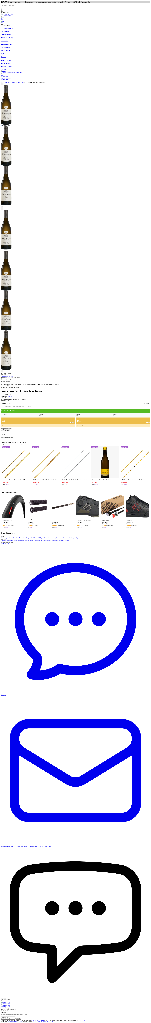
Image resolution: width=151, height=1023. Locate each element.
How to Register (5, 538)
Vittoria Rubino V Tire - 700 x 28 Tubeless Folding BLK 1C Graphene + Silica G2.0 (13, 520)
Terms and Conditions (42, 540)
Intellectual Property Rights (72, 538)
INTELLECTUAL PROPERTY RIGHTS (43, 1021)
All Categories (66, 540)
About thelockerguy (6, 540)
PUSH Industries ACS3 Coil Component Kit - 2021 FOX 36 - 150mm (111, 520)
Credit (32, 538)
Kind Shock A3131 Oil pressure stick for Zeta (61, 519)
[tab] (75, 387)
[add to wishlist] (1, 430)
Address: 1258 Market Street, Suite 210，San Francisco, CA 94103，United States (30, 846)
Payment (36, 538)
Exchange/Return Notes (7, 437)
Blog (12, 540)
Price (17, 538)
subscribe (3, 1012)
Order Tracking (52, 538)
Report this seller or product (7, 376)
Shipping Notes (4, 434)
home (2, 82)
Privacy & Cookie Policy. (37, 1020)
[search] (1, 8)
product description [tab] (5, 385)
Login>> (7, 484)
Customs (46, 538)
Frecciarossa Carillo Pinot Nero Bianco (14, 82)
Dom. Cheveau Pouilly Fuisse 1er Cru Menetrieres (101, 479)
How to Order (12, 538)
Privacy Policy (33, 540)
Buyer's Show (17, 540)
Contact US (3, 543)
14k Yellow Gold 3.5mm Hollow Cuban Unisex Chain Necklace (45, 479)
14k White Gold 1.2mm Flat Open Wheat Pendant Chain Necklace (74, 479)
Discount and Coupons (25, 538)
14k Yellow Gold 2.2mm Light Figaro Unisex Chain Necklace (133, 479)
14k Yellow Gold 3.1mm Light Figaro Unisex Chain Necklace (14, 479)
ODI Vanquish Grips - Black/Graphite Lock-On (37, 519)
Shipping (41, 538)
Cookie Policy (52, 540)
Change (147, 403)
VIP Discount (59, 540)
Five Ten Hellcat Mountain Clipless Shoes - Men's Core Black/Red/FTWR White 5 (136, 520)
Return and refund (60, 538)
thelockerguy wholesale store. (15, 1021)
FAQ (8, 543)
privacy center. (82, 1020)
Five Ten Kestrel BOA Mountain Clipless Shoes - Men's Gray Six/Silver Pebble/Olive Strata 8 (87, 520)
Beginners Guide (25, 540)
